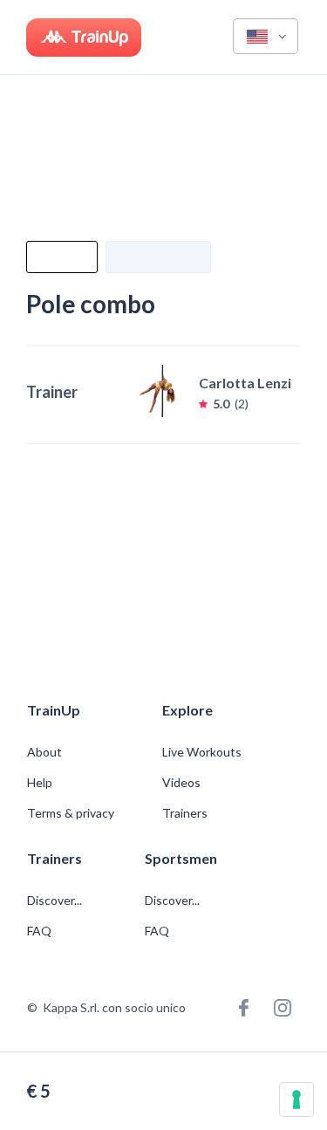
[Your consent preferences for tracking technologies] (296, 1099)
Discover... (56, 900)
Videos (181, 783)
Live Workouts (202, 752)
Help (39, 783)
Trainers (185, 813)
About (44, 752)
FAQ (39, 931)
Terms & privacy (70, 813)
